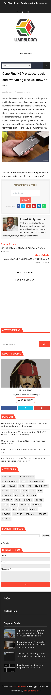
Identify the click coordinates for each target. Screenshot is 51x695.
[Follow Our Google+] (42, 408)
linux (14, 505)
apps (21, 486)
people (23, 509)
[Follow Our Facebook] (9, 408)
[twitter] (22, 12)
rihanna (17, 514)
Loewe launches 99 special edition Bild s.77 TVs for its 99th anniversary (31, 644)
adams (12, 486)
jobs (5, 505)
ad (3, 486)
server (6, 519)
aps (29, 486)
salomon (30, 514)
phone (33, 509)
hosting (19, 495)
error (15, 491)
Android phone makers (35, 102)
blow (5, 491)
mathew (25, 505)
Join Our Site (26, 400)
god (33, 491)
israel (39, 500)
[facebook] (17, 12)
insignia (31, 495)
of (14, 509)
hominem (7, 495)
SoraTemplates (19, 686)
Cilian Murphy (26, 477)
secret (42, 514)
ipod (17, 500)
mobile (6, 509)
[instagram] (28, 12)
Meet (23, 481)
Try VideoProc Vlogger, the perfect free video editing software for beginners (30, 633)
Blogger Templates (32, 691)
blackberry (41, 486)
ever (24, 491)
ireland (28, 500)
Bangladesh (8, 477)
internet (7, 500)
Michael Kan (36, 481)
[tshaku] (33, 9)
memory (36, 505)
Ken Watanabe (10, 481)
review (6, 514)
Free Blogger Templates (37, 686)
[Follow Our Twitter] (25, 408)
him (40, 491)
